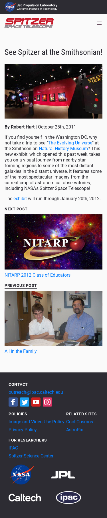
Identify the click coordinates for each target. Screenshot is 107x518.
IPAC (13, 448)
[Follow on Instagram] (47, 402)
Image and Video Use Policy (36, 421)
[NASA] (29, 474)
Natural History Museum (63, 148)
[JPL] (70, 474)
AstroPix (74, 429)
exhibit (20, 198)
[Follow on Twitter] (24, 402)
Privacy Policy (23, 429)
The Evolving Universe (70, 143)
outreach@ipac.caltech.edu (36, 392)
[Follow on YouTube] (36, 402)
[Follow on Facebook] (13, 402)
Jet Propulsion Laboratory (38, 4)
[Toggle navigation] (99, 23)
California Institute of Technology (38, 9)
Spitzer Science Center (31, 456)
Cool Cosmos (79, 421)
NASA (11, 7)
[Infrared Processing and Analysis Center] (68, 497)
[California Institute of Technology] (31, 497)
